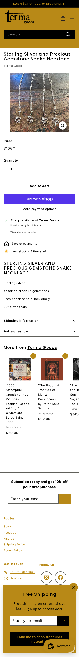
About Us (10, 532)
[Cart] (63, 18)
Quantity (11, 160)
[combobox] (39, 34)
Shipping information (21, 320)
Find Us (9, 538)
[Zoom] (63, 125)
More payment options (40, 209)
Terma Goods (13, 65)
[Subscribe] (63, 621)
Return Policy (13, 550)
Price (8, 141)
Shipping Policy (14, 544)
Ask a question (16, 331)
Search (8, 526)
